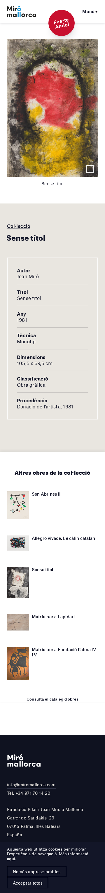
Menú (88, 11)
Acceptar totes (28, 882)
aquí (11, 858)
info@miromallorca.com (31, 784)
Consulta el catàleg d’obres (53, 699)
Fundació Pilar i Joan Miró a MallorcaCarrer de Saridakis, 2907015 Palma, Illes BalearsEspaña (45, 822)
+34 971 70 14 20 (32, 793)
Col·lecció (18, 226)
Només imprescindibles (37, 871)
